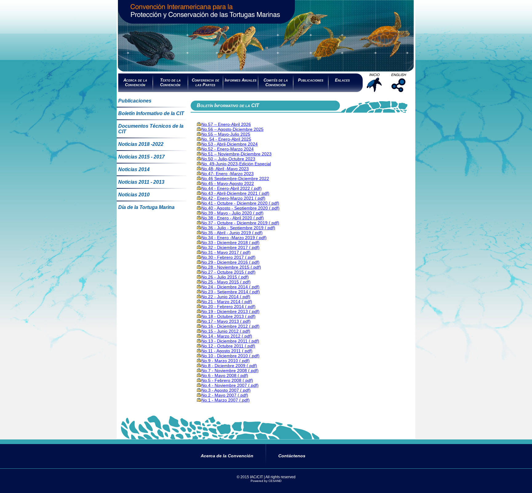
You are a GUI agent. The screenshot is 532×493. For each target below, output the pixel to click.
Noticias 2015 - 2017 (141, 156)
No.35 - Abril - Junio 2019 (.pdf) (232, 232)
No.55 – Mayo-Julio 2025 (225, 134)
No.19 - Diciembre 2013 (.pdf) (230, 311)
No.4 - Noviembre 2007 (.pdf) (230, 385)
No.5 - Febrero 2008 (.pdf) (227, 380)
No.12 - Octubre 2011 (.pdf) (228, 345)
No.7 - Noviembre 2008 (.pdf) (230, 370)
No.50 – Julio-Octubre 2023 (228, 158)
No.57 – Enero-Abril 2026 (226, 124)
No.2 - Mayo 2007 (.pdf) (224, 395)
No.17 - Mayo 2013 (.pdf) (226, 321)
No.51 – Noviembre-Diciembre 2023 (236, 153)
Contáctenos (291, 455)
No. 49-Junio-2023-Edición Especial (236, 163)
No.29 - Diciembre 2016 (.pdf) (230, 262)
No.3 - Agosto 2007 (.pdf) (226, 390)
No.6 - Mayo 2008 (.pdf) (224, 375)
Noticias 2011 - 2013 (141, 182)
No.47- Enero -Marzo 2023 (227, 173)
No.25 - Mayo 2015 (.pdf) (226, 281)
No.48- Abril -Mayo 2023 (225, 168)
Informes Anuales (240, 80)
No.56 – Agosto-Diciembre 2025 (232, 129)
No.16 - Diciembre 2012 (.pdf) (230, 326)
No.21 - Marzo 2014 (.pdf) (226, 301)
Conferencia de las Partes (205, 82)
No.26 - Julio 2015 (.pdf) (225, 277)
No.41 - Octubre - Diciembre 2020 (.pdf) (240, 203)
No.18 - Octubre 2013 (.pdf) (228, 316)
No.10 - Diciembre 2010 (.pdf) (230, 355)
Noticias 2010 (134, 194)
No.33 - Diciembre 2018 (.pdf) (230, 242)
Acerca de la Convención (135, 82)
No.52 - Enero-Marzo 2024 (227, 148)
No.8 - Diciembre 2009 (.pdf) (229, 365)
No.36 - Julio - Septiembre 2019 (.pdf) (238, 227)
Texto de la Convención (170, 82)
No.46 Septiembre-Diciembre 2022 (235, 178)
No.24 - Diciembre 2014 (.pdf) (230, 286)
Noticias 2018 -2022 (140, 144)
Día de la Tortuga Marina (146, 207)
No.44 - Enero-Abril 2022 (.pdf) (231, 188)
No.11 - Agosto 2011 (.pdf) (226, 350)
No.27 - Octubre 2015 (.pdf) (228, 272)
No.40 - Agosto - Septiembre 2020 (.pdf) (240, 208)
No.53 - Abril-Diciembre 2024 (229, 144)
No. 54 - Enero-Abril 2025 (226, 139)
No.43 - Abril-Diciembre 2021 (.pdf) (235, 193)
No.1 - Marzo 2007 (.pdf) (225, 400)
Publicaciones (310, 80)
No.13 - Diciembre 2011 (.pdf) (230, 341)
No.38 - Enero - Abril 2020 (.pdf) (232, 217)
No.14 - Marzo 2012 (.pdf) (226, 336)
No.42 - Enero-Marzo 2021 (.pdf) (233, 198)
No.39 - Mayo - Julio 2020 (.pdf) (232, 212)
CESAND (274, 481)
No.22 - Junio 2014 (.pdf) (225, 296)
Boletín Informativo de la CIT (151, 113)
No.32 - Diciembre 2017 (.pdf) (230, 247)
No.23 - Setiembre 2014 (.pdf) (230, 291)
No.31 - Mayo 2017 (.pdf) (226, 252)
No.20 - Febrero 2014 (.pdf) (228, 306)
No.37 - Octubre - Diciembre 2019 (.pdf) (240, 222)
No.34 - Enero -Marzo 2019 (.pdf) (234, 237)
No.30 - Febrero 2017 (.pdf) (228, 257)
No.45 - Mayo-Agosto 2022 (227, 183)
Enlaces (342, 80)
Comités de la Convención (276, 82)
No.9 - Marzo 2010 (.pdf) (225, 360)
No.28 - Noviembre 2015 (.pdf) (231, 267)
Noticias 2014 (134, 169)
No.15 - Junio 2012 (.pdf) (225, 331)
